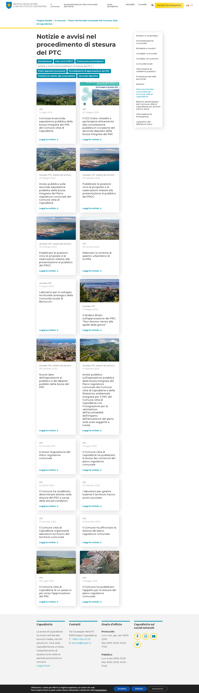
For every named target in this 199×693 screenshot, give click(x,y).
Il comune (54, 5)
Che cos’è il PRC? (64, 61)
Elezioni (140, 84)
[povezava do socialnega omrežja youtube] (153, 636)
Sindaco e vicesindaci (147, 36)
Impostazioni (157, 688)
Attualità (130, 4)
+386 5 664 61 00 (81, 639)
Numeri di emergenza (169, 5)
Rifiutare (139, 688)
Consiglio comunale (146, 53)
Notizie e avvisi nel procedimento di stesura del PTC (65, 66)
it (192, 5)
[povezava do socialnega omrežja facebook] (137, 636)
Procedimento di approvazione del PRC (89, 71)
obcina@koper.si (81, 643)
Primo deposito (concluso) (51, 71)
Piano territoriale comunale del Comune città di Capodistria (145, 93)
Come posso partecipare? (90, 61)
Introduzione (45, 61)
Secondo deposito (88, 76)
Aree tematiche (112, 5)
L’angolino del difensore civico (144, 123)
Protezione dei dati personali (146, 77)
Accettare (122, 688)
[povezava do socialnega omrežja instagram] (145, 636)
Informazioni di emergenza (144, 115)
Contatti (142, 4)
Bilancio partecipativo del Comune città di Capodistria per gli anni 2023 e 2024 (148, 105)
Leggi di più (43, 665)
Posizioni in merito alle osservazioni (56, 76)
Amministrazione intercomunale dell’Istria (81, 5)
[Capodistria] (26, 5)
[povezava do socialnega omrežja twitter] (137, 644)
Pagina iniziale (44, 20)
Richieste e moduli (146, 48)
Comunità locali (144, 64)
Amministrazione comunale (145, 42)
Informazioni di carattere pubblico (146, 70)
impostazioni (101, 690)
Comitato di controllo (147, 59)
